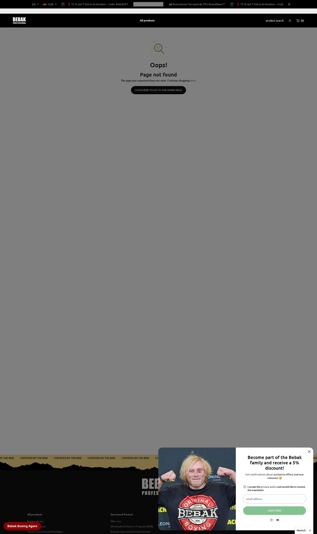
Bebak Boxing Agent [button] (22, 526)
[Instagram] (271, 520)
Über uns (297, 11)
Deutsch (301, 530)
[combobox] (304, 530)
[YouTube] (278, 520)
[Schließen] (309, 452)
